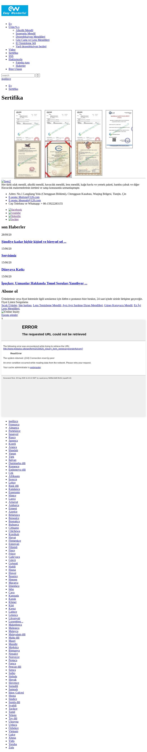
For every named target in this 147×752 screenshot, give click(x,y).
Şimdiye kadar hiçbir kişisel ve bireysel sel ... (33, 241)
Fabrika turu (23, 62)
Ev (10, 23)
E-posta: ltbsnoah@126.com (25, 200)
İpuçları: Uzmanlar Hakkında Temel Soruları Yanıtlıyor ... (44, 283)
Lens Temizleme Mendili (47, 305)
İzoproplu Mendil (25, 33)
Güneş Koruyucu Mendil (118, 305)
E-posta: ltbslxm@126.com (24, 197)
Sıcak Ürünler (9, 305)
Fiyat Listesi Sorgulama (14, 302)
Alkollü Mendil (24, 30)
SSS (11, 56)
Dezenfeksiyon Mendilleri (30, 36)
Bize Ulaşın (15, 69)
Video (12, 49)
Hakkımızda (15, 59)
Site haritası (25, 305)
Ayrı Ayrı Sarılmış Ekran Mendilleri (82, 305)
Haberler (21, 65)
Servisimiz (8, 255)
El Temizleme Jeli (26, 43)
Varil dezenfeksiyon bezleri (31, 46)
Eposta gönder (9, 315)
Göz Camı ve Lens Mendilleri (32, 39)
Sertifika (13, 52)
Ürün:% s (14, 27)
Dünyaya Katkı (12, 269)
